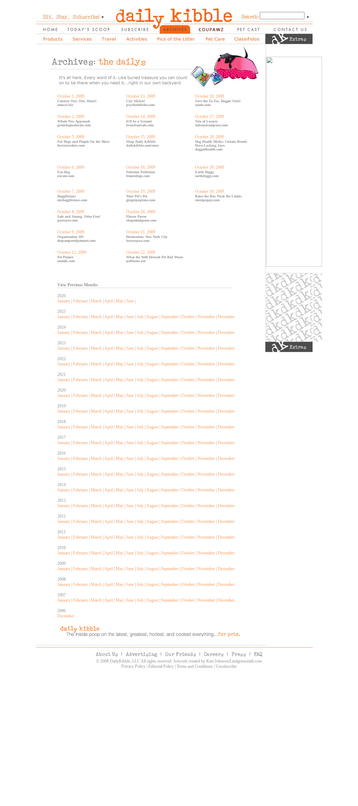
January (63, 301)
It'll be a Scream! (139, 121)
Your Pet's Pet (136, 196)
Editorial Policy (161, 666)
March (96, 301)
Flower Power (136, 216)
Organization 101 (70, 237)
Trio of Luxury (206, 121)
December (226, 316)
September (170, 316)
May (119, 301)
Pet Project (65, 257)
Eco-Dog (63, 172)
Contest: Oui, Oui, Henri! (76, 101)
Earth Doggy (204, 172)
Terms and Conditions (195, 666)
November (206, 316)
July (140, 316)
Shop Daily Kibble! (141, 141)
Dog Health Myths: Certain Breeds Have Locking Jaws (221, 143)
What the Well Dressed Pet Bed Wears (154, 257)
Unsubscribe (226, 666)
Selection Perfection (140, 172)
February (80, 301)
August (152, 316)
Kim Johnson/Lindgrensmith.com (234, 661)
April (108, 301)
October (188, 316)
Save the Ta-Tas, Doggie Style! (218, 101)
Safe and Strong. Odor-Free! (78, 216)
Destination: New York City (146, 237)
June (130, 301)
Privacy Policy (133, 666)
